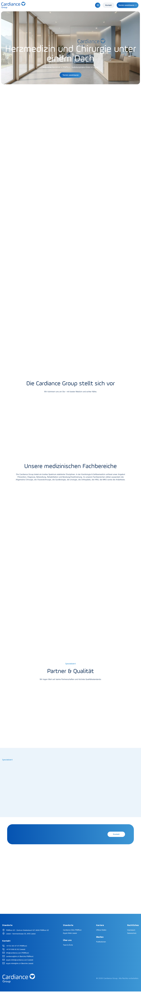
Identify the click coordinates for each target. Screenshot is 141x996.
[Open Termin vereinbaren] (136, 5)
